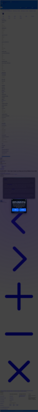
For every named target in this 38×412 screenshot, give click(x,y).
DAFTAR (22, 209)
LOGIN (15, 209)
